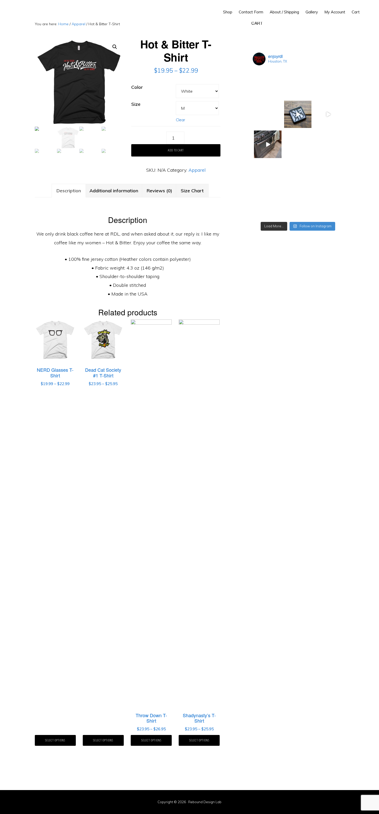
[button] (366, 8)
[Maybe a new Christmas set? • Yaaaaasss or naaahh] (268, 204)
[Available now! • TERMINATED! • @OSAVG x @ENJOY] (328, 204)
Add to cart (176, 150)
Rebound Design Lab (27, 10)
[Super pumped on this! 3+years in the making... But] (268, 174)
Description (68, 191)
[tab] (69, 191)
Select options (55, 740)
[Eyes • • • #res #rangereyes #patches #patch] (328, 174)
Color (137, 87)
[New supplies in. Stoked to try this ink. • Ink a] (268, 114)
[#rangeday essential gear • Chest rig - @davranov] (298, 144)
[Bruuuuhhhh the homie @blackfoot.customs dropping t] (268, 144)
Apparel (78, 24)
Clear (180, 119)
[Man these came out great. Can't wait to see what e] (328, 84)
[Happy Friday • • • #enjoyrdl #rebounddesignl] (298, 114)
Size (136, 104)
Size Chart (192, 191)
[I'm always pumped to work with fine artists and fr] (298, 204)
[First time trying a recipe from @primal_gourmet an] (298, 174)
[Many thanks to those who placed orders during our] (268, 84)
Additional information (113, 191)
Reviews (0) (159, 191)
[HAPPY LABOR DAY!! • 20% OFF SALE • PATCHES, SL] (298, 84)
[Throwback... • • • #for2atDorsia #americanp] (328, 114)
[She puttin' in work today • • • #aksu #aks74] (328, 144)
